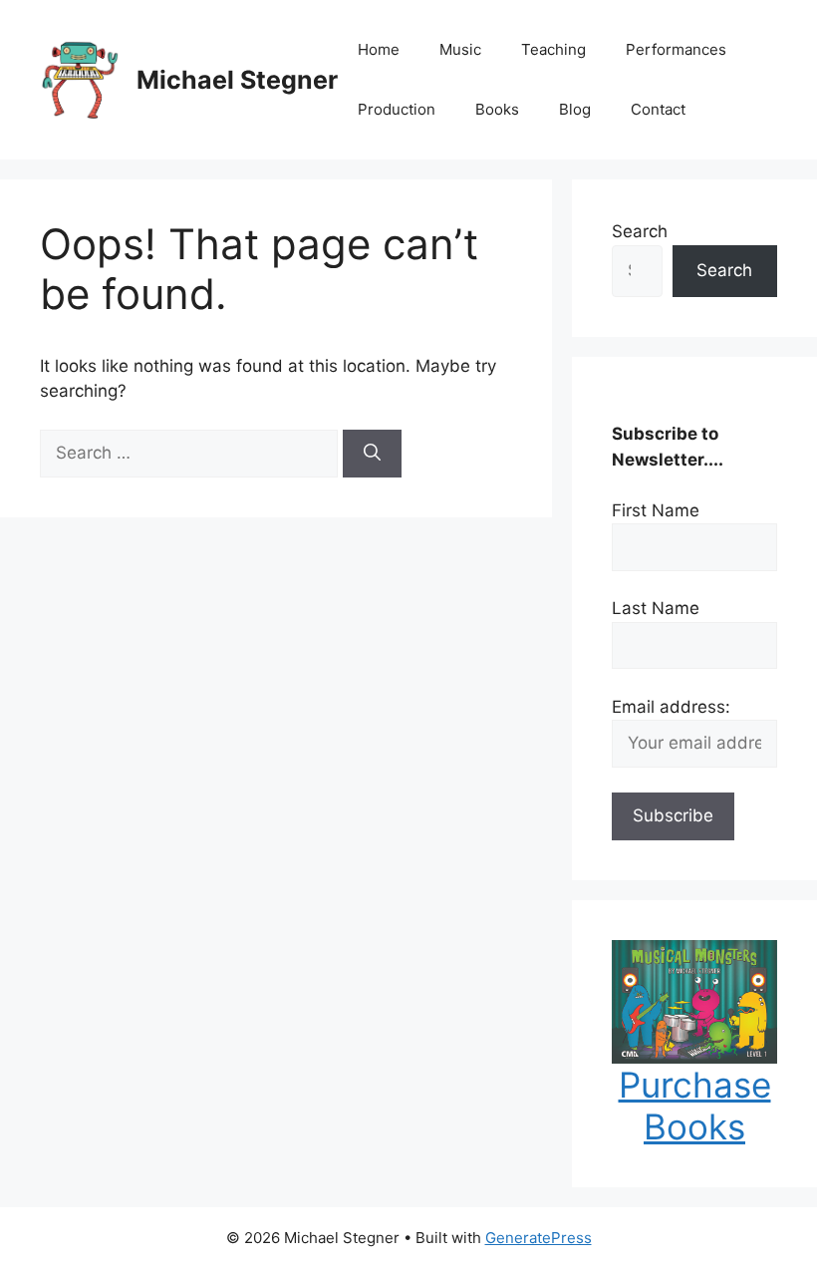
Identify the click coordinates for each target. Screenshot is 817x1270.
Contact (658, 109)
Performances (676, 49)
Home (379, 49)
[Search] (372, 453)
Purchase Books (695, 1105)
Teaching (553, 49)
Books (497, 109)
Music (460, 49)
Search (640, 231)
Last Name (655, 608)
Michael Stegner (237, 80)
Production (396, 109)
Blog (575, 109)
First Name (655, 510)
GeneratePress (538, 1237)
